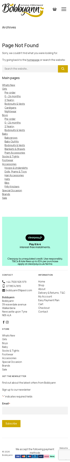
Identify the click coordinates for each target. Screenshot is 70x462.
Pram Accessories (15, 152)
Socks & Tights (10, 156)
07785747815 (13, 286)
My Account (45, 296)
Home (41, 281)
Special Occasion (12, 190)
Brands (6, 194)
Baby (5, 134)
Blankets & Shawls (15, 149)
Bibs (7, 183)
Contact (43, 311)
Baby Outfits (12, 141)
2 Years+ (9, 100)
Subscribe (11, 423)
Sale (4, 198)
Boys (5, 115)
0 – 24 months (13, 96)
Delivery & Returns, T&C (51, 293)
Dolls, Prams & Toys (16, 171)
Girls (4, 89)
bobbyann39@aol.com (18, 290)
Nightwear (10, 111)
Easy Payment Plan (48, 300)
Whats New (8, 85)
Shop (41, 285)
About (41, 289)
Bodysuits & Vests (15, 104)
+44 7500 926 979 (15, 282)
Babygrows (11, 138)
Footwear (7, 160)
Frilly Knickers (12, 186)
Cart (40, 304)
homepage (33, 60)
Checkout (44, 308)
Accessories (9, 164)
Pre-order (10, 92)
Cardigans (10, 107)
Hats (7, 179)
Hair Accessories (14, 175)
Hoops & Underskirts (16, 168)
